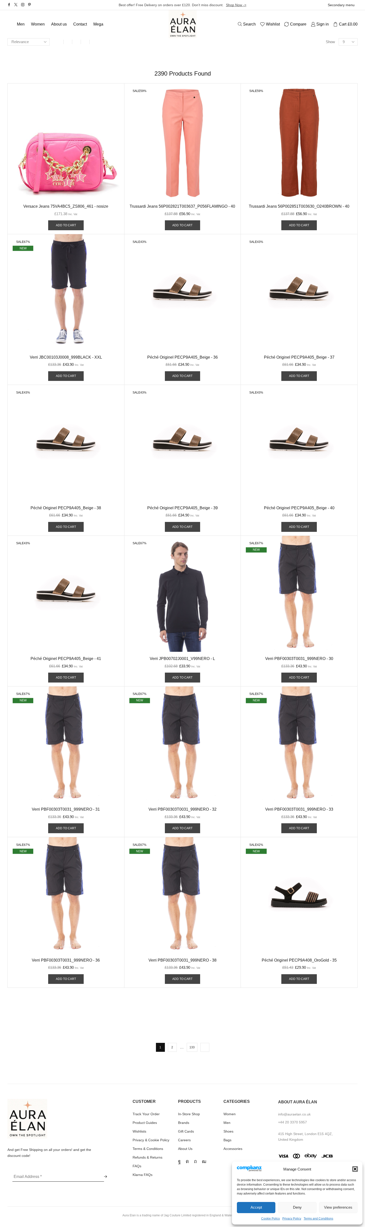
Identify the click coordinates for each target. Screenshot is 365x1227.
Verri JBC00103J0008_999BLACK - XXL (66, 357)
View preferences (338, 1207)
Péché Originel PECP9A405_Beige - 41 (66, 658)
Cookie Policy (270, 1218)
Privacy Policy (291, 1218)
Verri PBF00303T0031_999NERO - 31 (66, 809)
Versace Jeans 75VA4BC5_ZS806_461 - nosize (65, 206)
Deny (297, 1207)
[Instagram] (22, 5)
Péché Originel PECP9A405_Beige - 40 (299, 508)
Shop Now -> (236, 5)
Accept (256, 1207)
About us (59, 24)
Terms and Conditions (318, 1218)
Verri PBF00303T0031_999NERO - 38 (182, 960)
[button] (355, 1169)
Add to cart (66, 225)
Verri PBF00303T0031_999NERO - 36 (66, 960)
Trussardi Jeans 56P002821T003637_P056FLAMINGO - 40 (182, 206)
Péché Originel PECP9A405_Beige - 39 (182, 508)
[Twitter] (15, 5)
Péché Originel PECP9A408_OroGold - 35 (299, 960)
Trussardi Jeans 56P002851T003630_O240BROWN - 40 (299, 206)
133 (192, 1047)
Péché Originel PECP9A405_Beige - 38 (66, 508)
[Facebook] (9, 5)
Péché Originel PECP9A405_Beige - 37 (299, 357)
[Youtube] (204, 1161)
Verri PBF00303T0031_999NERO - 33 (299, 809)
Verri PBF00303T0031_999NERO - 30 (299, 658)
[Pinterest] (29, 5)
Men (21, 24)
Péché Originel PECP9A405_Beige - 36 (182, 357)
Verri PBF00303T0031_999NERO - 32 (182, 809)
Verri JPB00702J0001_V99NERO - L (182, 658)
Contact (80, 24)
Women (38, 24)
